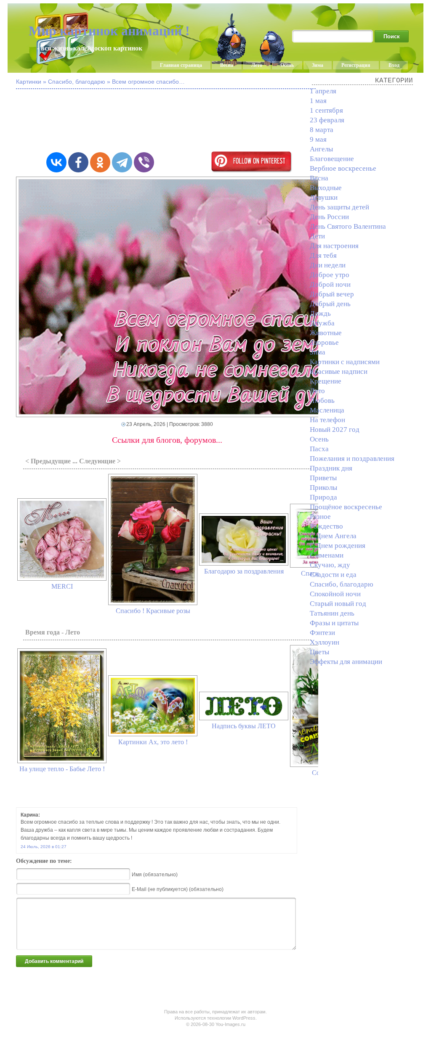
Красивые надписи (338, 371)
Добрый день (330, 304)
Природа (323, 497)
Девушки (324, 197)
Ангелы (321, 149)
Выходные (326, 188)
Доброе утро (329, 275)
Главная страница (181, 65)
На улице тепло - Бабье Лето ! (62, 768)
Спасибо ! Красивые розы (153, 610)
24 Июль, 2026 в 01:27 (44, 846)
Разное (320, 517)
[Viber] (144, 162)
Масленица (327, 410)
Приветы (323, 478)
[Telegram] (122, 162)
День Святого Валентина (348, 226)
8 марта (321, 130)
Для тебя (323, 255)
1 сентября (326, 110)
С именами (326, 555)
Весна (226, 65)
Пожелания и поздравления (352, 459)
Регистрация (355, 65)
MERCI (62, 586)
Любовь (322, 400)
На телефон (327, 420)
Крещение (325, 381)
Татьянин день (332, 613)
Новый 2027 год (334, 430)
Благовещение (332, 159)
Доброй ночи (330, 284)
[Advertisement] (222, 121)
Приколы (323, 488)
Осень (287, 65)
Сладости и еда (333, 575)
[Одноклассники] (100, 162)
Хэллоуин (324, 642)
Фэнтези (322, 633)
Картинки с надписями (345, 362)
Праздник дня (331, 468)
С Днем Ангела (333, 536)
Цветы (319, 652)
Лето (256, 65)
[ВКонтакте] (56, 162)
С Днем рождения (337, 546)
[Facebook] (78, 162)
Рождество (326, 526)
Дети (317, 236)
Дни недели (328, 265)
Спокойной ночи (335, 594)
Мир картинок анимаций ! (109, 30)
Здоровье (324, 342)
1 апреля (323, 91)
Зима (317, 65)
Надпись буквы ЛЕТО (244, 726)
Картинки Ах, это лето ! (153, 742)
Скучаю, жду (330, 565)
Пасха (319, 449)
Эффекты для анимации (346, 662)
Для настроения (334, 246)
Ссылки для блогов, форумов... (167, 439)
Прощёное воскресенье (346, 507)
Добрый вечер (332, 294)
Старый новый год (338, 604)
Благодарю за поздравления (244, 571)
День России (329, 217)
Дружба (322, 323)
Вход (393, 65)
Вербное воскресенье (343, 168)
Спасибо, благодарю (341, 584)
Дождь (320, 313)
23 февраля (327, 120)
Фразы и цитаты (334, 623)
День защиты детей (339, 207)
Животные (326, 333)
